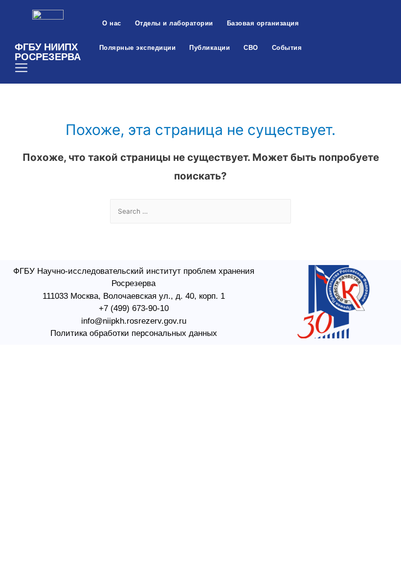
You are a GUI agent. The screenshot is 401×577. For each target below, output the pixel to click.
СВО (251, 47)
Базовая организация (263, 23)
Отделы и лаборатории (174, 23)
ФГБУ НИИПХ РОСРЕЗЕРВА (48, 52)
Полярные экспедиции (137, 47)
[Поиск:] (200, 211)
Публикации (209, 47)
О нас (111, 23)
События (287, 47)
